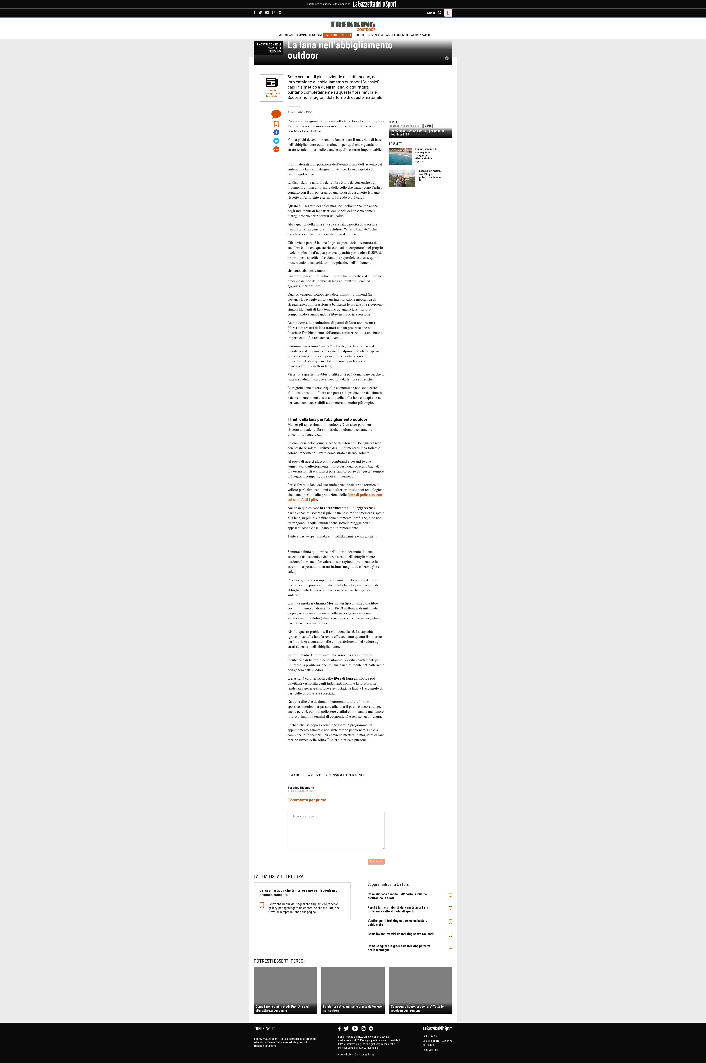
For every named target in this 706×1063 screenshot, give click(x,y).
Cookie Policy (345, 1054)
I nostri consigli (338, 35)
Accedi (431, 12)
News (289, 35)
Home (278, 35)
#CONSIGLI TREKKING (345, 775)
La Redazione (430, 1036)
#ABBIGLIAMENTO (307, 775)
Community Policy (364, 1054)
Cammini (301, 35)
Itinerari (315, 35)
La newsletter (431, 1049)
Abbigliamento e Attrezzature (409, 35)
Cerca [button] (428, 126)
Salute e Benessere (369, 35)
